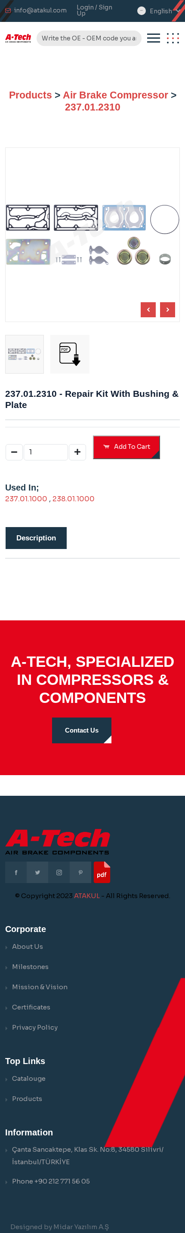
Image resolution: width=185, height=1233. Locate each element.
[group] (69, 354)
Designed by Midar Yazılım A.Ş (59, 1227)
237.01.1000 (26, 498)
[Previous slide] (167, 309)
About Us (27, 946)
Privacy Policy (35, 1027)
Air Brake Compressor (115, 95)
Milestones (30, 967)
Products (30, 95)
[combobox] (165, 11)
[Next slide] (148, 309)
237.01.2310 (92, 107)
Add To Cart (131, 447)
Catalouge (29, 1078)
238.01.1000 (73, 498)
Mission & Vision (40, 987)
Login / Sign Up (94, 10)
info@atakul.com (40, 10)
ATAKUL (87, 896)
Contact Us (82, 730)
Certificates (31, 1007)
